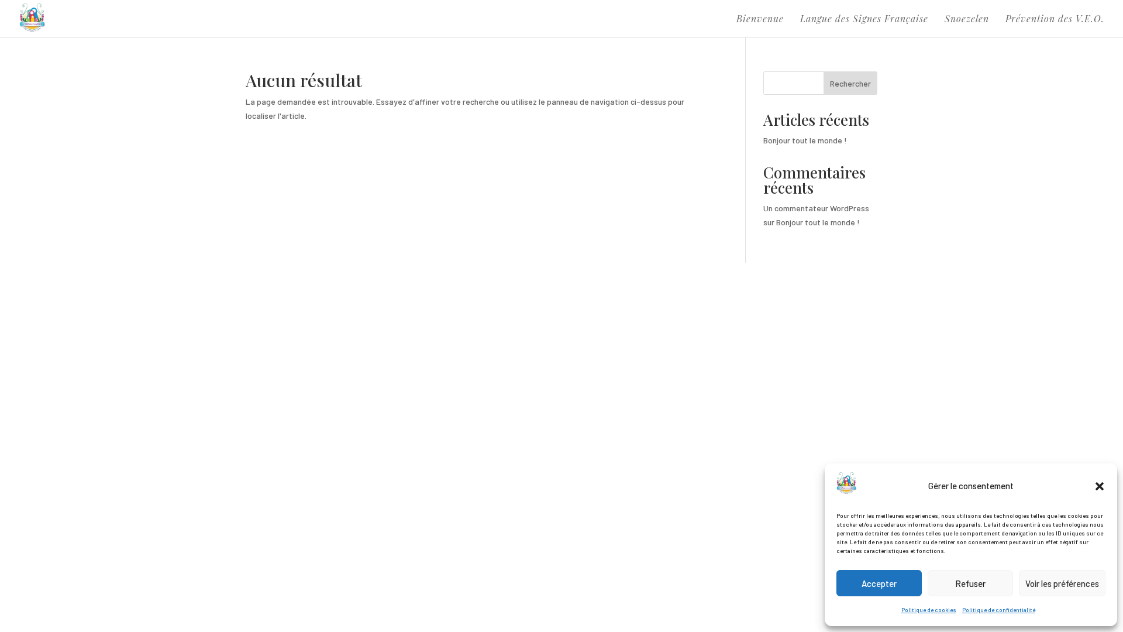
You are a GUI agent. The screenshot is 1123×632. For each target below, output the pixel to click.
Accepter (879, 583)
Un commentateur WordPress (816, 208)
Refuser (970, 583)
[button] (1099, 486)
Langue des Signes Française (864, 20)
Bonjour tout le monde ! (805, 140)
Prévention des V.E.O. (1054, 20)
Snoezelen (967, 20)
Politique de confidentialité (998, 609)
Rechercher (850, 83)
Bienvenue (760, 20)
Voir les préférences (1062, 583)
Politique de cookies (928, 609)
